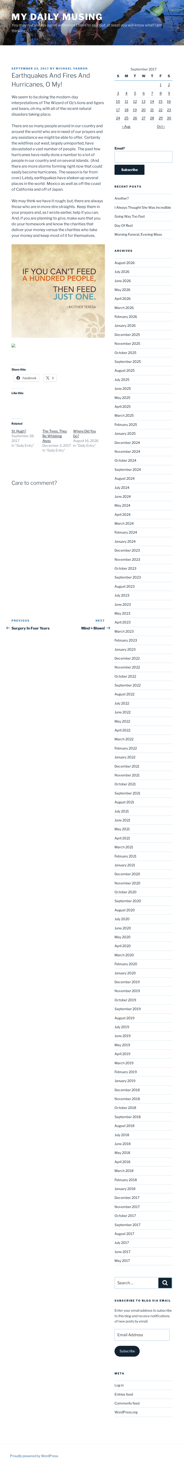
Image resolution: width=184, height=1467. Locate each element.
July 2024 (122, 487)
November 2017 (127, 1207)
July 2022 (122, 703)
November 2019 (127, 991)
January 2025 (125, 433)
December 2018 (127, 1090)
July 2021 (122, 811)
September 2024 (128, 469)
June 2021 (122, 820)
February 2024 (126, 532)
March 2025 (124, 415)
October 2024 (125, 460)
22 (160, 110)
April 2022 (122, 730)
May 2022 (122, 721)
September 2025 (128, 361)
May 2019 (122, 1045)
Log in (119, 1385)
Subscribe (127, 1351)
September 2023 (128, 577)
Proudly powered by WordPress (34, 1456)
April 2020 (123, 946)
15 (160, 101)
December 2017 (127, 1198)
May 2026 (122, 290)
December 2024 (127, 443)
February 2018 (126, 1180)
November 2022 (127, 667)
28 (152, 118)
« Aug (126, 126)
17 (118, 110)
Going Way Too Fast (130, 216)
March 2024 (124, 523)
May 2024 (122, 505)
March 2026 (124, 308)
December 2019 (127, 982)
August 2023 (125, 586)
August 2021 (124, 802)
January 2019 (125, 1081)
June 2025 (123, 388)
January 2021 (125, 865)
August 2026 (125, 263)
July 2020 (122, 919)
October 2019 (125, 1000)
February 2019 (126, 1072)
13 (143, 101)
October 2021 (125, 784)
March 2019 (124, 1063)
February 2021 (126, 856)
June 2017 (122, 1252)
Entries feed (124, 1394)
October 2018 (125, 1108)
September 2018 (128, 1117)
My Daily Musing (57, 17)
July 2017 (122, 1242)
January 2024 (125, 541)
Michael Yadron (72, 68)
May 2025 (122, 398)
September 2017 (127, 1225)
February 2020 (126, 964)
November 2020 (127, 883)
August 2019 (124, 1018)
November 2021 (127, 775)
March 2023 (124, 631)
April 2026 (123, 298)
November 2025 (127, 343)
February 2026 (126, 317)
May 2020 (123, 937)
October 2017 (125, 1216)
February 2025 (126, 424)
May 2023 (122, 613)
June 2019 (123, 1036)
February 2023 (126, 640)
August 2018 (124, 1126)
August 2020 (125, 910)
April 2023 (123, 622)
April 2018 (122, 1162)
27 (143, 118)
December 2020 (127, 874)
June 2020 (123, 928)
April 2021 (122, 838)
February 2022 (126, 748)
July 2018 (122, 1135)
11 (126, 101)
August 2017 (124, 1234)
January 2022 (125, 757)
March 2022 (124, 739)
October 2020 (126, 892)
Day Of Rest (124, 225)
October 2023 (125, 568)
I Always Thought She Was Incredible (143, 207)
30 (169, 118)
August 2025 (125, 370)
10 (118, 101)
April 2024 (123, 514)
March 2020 (124, 955)
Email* (120, 148)
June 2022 (123, 712)
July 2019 (122, 1027)
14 (152, 101)
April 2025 (123, 406)
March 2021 (124, 847)
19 (135, 110)
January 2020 (125, 973)
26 (135, 118)
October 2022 (125, 676)
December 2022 (127, 658)
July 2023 (122, 595)
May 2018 (122, 1153)
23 (169, 110)
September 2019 (128, 1009)
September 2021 (127, 793)
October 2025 (125, 353)
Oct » (161, 126)
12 (135, 101)
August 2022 (124, 694)
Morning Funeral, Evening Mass (138, 234)
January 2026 (125, 325)
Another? (122, 198)
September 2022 (128, 685)
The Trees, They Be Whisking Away (54, 436)
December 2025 (127, 335)
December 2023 (127, 550)
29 (161, 118)
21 (152, 110)
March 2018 (124, 1171)
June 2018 (123, 1144)
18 (126, 110)
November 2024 (127, 451)
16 (169, 101)
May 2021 (122, 829)
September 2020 (128, 901)
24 (118, 118)
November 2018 (127, 1099)
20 (143, 110)
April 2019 (122, 1054)
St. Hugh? (19, 431)
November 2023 (127, 559)
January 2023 (125, 649)
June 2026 (123, 281)
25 (126, 118)
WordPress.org (126, 1412)
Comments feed (127, 1403)
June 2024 (123, 496)
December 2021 (127, 766)
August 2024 (125, 478)
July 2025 (122, 380)
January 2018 (125, 1189)
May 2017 (122, 1261)
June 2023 (123, 604)
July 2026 (122, 272)
